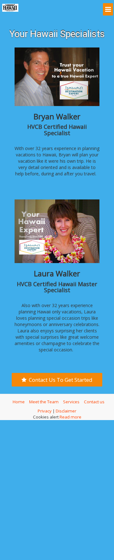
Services (71, 400)
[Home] (10, 8)
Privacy (45, 409)
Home (19, 400)
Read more (70, 415)
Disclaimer (66, 409)
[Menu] (108, 8)
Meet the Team (44, 400)
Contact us (94, 400)
